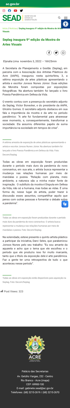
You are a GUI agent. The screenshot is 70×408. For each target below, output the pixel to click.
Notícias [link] (13, 28)
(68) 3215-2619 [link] (32, 392)
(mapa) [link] (45, 380)
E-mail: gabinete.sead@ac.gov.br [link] (35, 388)
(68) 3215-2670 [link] (51, 392)
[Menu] (65, 18)
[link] (65, 24)
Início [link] (5, 28)
